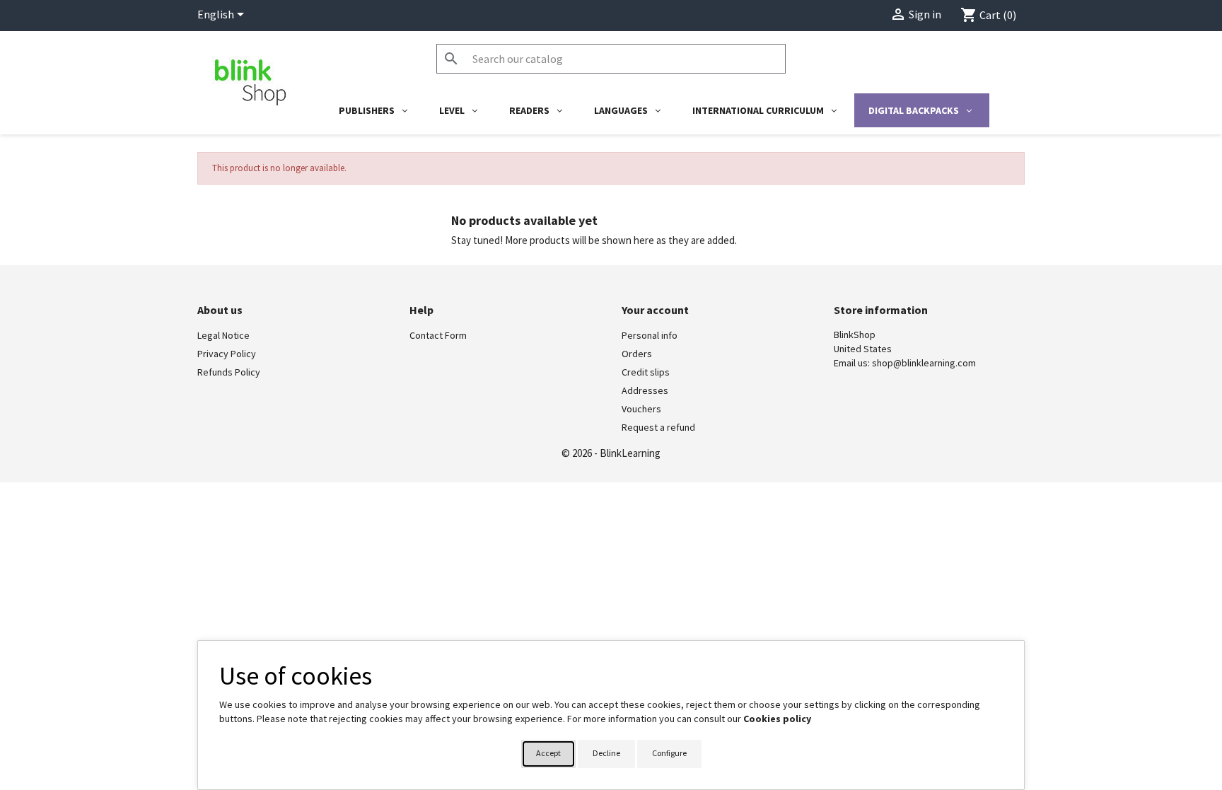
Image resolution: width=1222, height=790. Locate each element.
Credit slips (646, 372)
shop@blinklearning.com (924, 362)
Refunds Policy (228, 372)
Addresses (645, 390)
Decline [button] (606, 753)
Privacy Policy (226, 353)
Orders (637, 353)
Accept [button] (548, 753)
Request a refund (658, 427)
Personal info (649, 335)
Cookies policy (777, 718)
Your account (655, 310)
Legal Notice (223, 335)
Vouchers (641, 408)
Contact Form (438, 335)
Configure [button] (669, 753)
